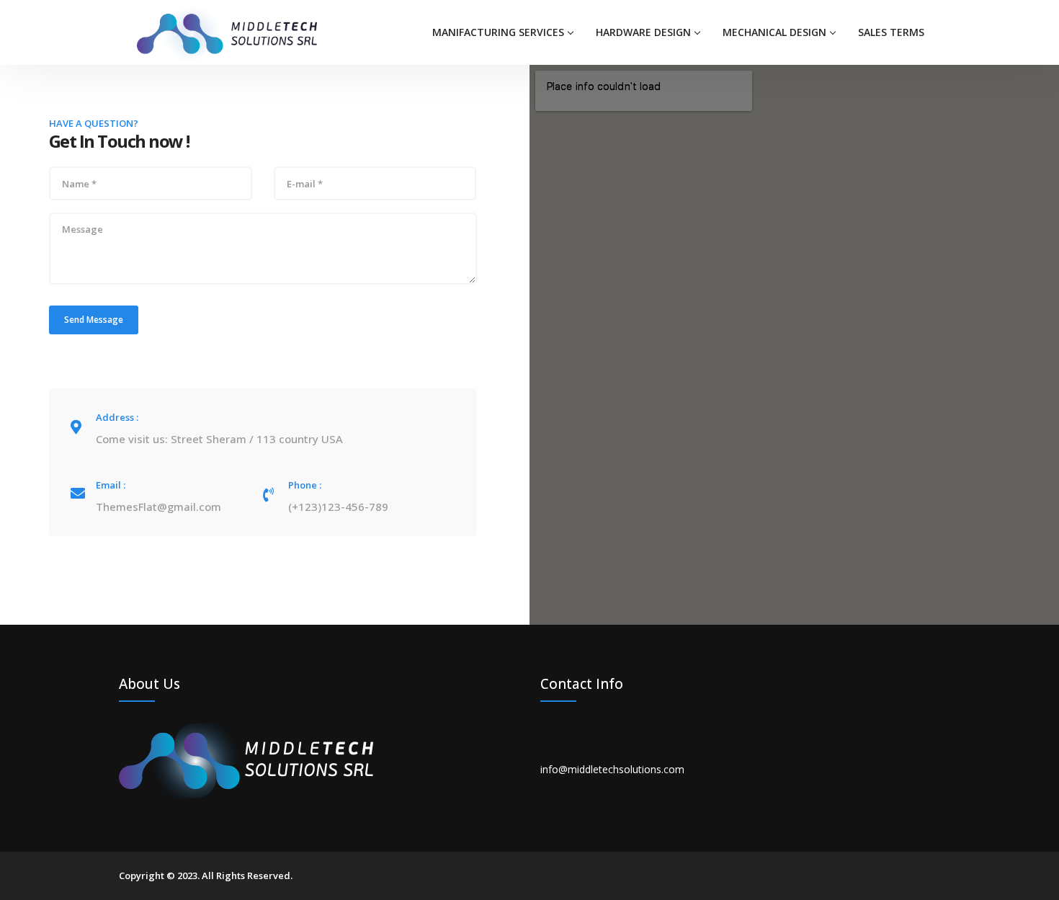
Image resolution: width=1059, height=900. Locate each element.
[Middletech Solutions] (227, 33)
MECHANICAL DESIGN (774, 32)
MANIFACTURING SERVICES (498, 32)
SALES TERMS (891, 32)
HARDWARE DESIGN (643, 32)
